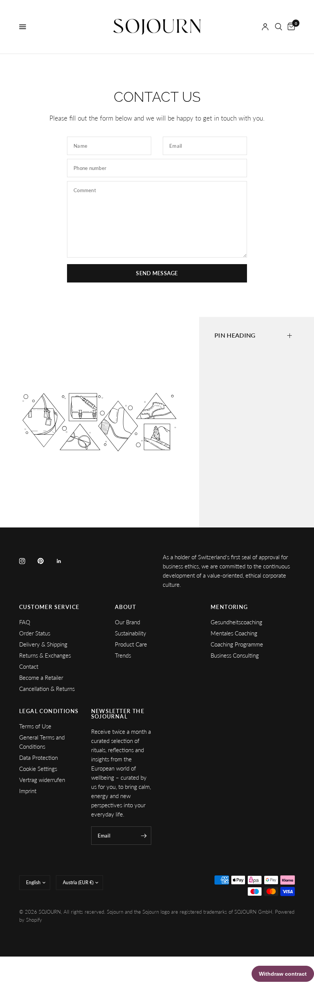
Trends (123, 655)
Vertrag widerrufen (42, 779)
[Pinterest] (46, 560)
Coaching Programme (237, 644)
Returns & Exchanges (45, 655)
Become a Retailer (41, 677)
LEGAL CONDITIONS (48, 711)
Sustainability (130, 633)
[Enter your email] (143, 835)
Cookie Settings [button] (38, 768)
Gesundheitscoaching (236, 622)
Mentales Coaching (234, 633)
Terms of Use (35, 726)
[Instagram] (27, 561)
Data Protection (38, 757)
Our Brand (127, 622)
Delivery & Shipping (43, 644)
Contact (28, 666)
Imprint (27, 790)
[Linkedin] (64, 561)
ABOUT (125, 607)
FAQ (24, 622)
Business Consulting (235, 655)
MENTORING (229, 607)
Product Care (131, 644)
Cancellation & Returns (47, 688)
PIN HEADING (235, 335)
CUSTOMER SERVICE (49, 607)
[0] (290, 27)
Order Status (34, 633)
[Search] (278, 27)
